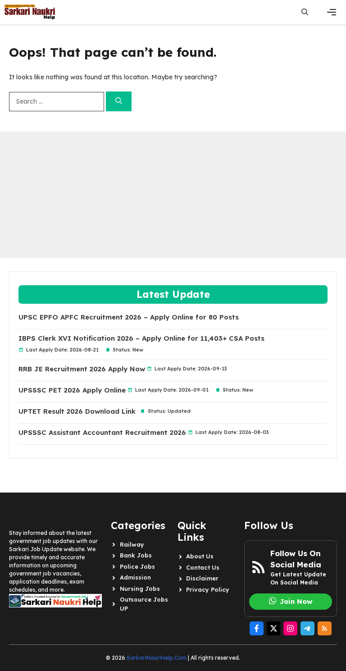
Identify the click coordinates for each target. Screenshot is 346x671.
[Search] (119, 101)
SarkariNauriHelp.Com (157, 657)
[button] (304, 12)
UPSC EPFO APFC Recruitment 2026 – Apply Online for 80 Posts (128, 317)
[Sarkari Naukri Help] (30, 12)
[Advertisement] (173, 195)
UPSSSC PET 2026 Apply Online (72, 390)
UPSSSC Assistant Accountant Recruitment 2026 (102, 433)
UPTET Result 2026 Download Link (77, 411)
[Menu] (331, 12)
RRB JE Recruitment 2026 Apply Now (81, 369)
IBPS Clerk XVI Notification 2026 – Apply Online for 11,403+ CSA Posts (141, 338)
